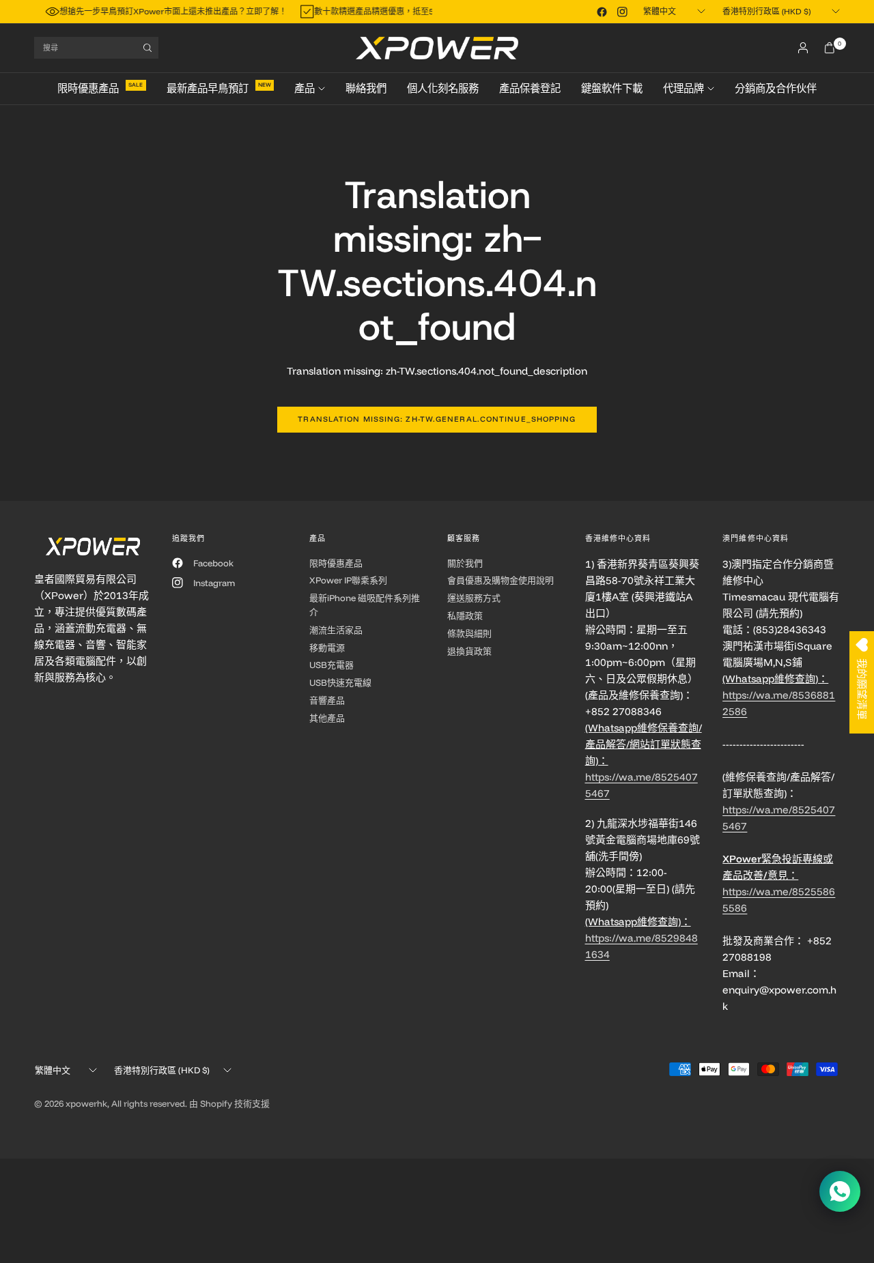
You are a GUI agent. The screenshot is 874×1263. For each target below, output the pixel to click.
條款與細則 (469, 633)
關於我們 (465, 562)
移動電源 (327, 647)
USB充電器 (331, 664)
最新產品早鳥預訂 (208, 88)
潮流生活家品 (336, 629)
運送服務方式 (474, 597)
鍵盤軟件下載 (612, 88)
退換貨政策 (469, 650)
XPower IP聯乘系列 (348, 580)
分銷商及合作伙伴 (776, 88)
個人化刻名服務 (443, 88)
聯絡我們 (366, 88)
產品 (304, 88)
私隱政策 (465, 615)
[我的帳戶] (803, 48)
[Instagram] (622, 11)
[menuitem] (106, 88)
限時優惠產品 (88, 88)
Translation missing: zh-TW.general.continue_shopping (437, 419)
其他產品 (327, 717)
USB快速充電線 (340, 682)
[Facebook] (601, 11)
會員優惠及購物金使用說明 (500, 580)
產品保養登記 (530, 88)
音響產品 (327, 700)
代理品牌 (683, 88)
